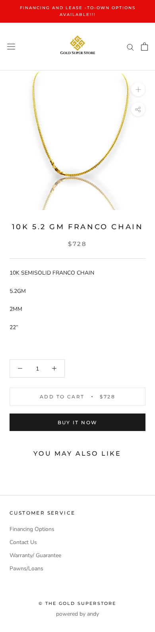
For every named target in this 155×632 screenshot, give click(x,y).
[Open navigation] (11, 47)
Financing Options (32, 529)
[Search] (130, 46)
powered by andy (77, 614)
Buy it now (78, 422)
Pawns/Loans (26, 568)
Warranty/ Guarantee (35, 555)
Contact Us (23, 542)
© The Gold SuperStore (77, 603)
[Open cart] (144, 47)
